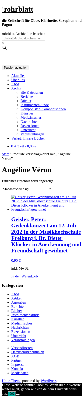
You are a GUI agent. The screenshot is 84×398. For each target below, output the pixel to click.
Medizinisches (31, 117)
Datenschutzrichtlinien (27, 352)
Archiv (16, 88)
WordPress (48, 381)
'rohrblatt (17, 9)
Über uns (18, 80)
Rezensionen (30, 126)
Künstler (27, 113)
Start (5, 154)
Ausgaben (18, 302)
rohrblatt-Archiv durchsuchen (23, 34)
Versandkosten (22, 348)
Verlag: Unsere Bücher (28, 138)
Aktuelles (18, 76)
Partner (16, 360)
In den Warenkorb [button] (24, 276)
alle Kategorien (32, 92)
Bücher (26, 101)
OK (12, 393)
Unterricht (28, 130)
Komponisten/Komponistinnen (43, 109)
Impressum (19, 364)
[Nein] (18, 394)
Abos (15, 84)
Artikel (16, 298)
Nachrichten (29, 122)
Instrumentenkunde (35, 105)
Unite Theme (11, 381)
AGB (15, 356)
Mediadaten (19, 373)
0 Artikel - (23, 146)
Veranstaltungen (32, 134)
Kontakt (17, 369)
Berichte (27, 97)
